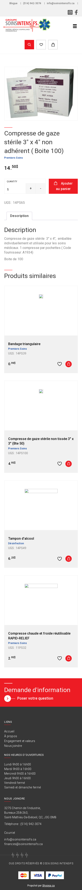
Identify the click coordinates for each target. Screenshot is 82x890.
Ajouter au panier (64, 186)
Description (19, 216)
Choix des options (68, 658)
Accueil (9, 731)
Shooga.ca (48, 885)
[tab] (19, 216)
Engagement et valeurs (19, 741)
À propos (10, 736)
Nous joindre (13, 745)
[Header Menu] (75, 26)
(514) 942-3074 (32, 3)
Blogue (13, 3)
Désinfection (16, 543)
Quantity (12, 181)
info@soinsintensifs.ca (60, 3)
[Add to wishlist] (60, 364)
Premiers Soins (13, 157)
